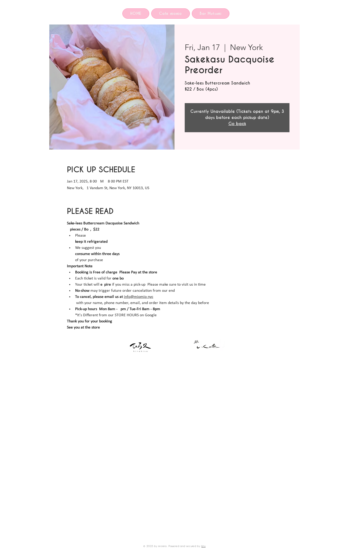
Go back (237, 123)
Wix (203, 545)
